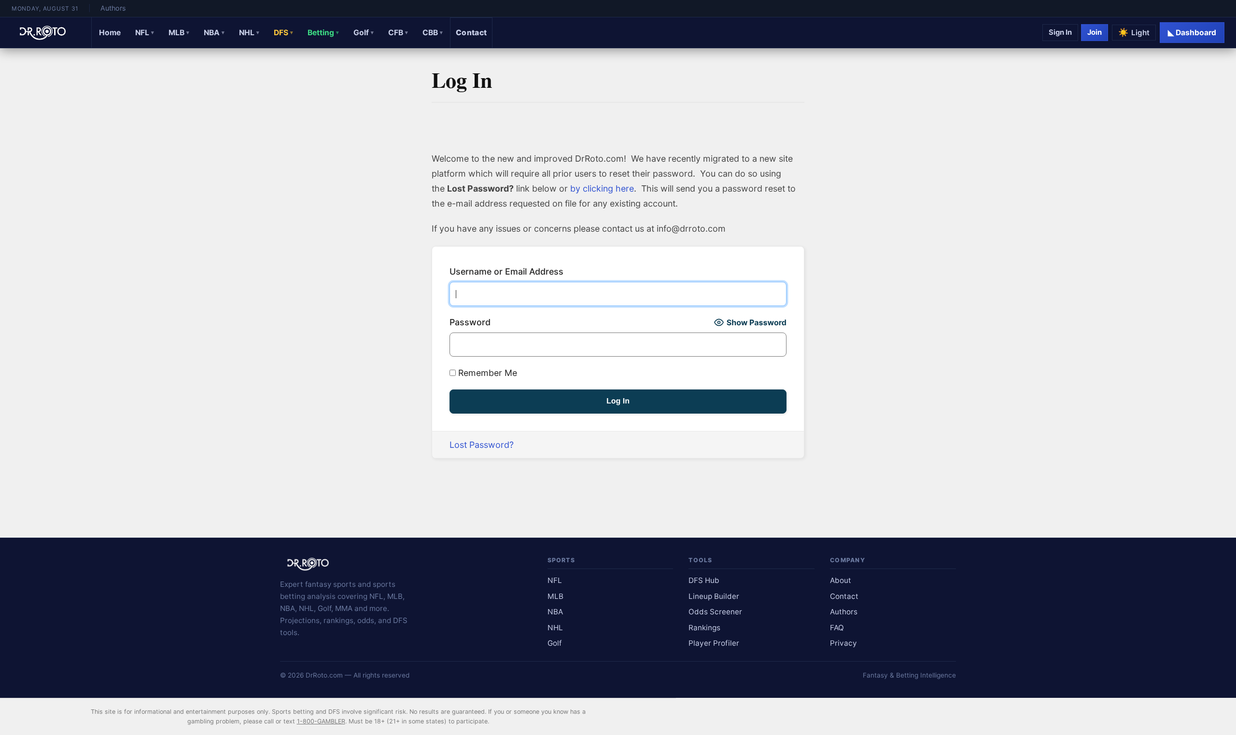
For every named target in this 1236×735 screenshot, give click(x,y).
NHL (249, 32)
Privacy (843, 643)
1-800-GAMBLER (321, 721)
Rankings (704, 627)
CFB (398, 32)
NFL (144, 32)
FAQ (837, 627)
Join (1094, 32)
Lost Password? (481, 445)
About (840, 580)
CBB (432, 32)
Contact (471, 32)
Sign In (1060, 32)
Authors (113, 8)
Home (110, 32)
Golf (363, 32)
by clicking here (602, 188)
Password (470, 322)
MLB (179, 32)
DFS (283, 32)
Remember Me (486, 373)
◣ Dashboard (1192, 32)
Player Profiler (713, 643)
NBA (214, 32)
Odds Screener (715, 611)
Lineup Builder (713, 596)
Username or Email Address (506, 271)
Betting (323, 32)
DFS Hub (703, 580)
